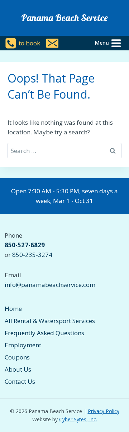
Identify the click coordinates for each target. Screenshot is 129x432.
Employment (23, 345)
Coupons (17, 357)
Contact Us (20, 381)
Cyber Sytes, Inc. (78, 419)
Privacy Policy (103, 411)
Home (13, 308)
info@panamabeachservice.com (50, 284)
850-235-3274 (32, 254)
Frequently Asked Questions (44, 333)
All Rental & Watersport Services (50, 321)
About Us (18, 369)
